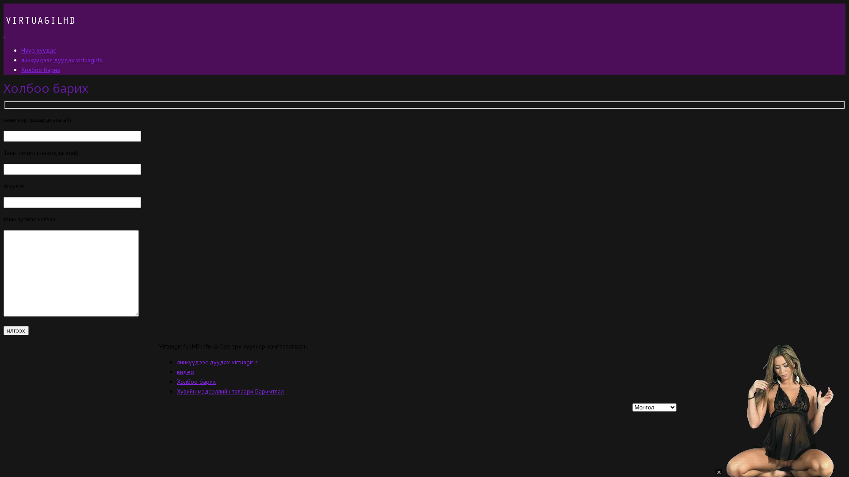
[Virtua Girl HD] (39, 34)
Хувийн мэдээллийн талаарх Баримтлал (230, 391)
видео (185, 372)
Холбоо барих (196, 382)
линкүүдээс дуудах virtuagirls (217, 362)
